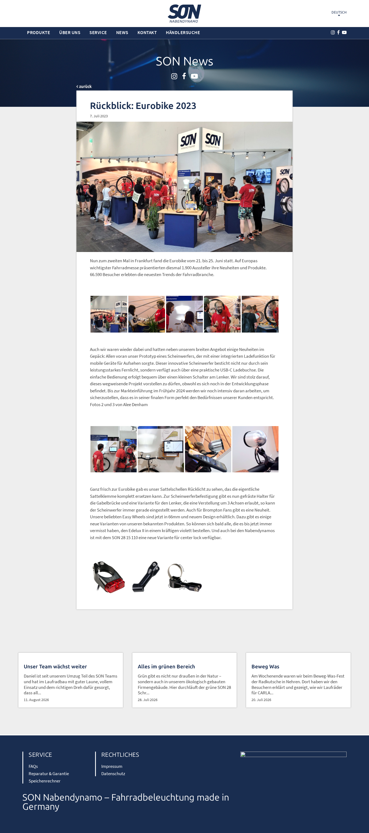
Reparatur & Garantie (49, 773)
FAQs (33, 766)
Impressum (111, 766)
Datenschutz (113, 773)
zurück (85, 86)
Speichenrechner (45, 781)
